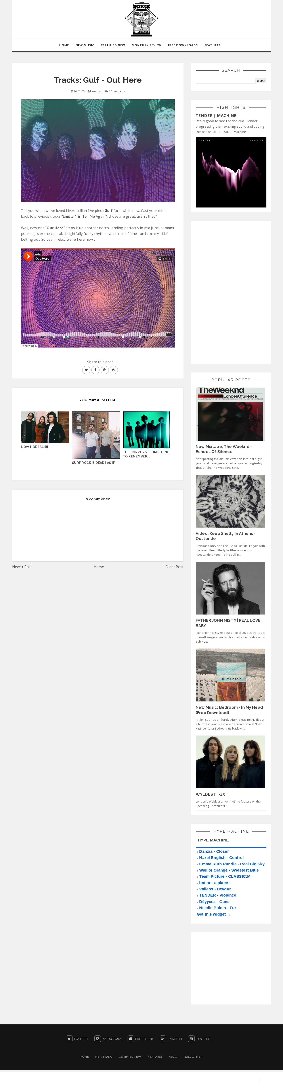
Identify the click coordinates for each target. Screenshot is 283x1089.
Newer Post (22, 566)
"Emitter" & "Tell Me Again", (84, 216)
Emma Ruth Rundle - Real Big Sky (232, 864)
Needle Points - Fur (217, 908)
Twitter (80, 1039)
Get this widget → (214, 914)
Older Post (175, 566)
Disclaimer (194, 1056)
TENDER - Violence (217, 895)
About (174, 1056)
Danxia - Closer (214, 851)
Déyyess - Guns (214, 901)
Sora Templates (204, 1081)
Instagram (111, 1039)
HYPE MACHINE (213, 840)
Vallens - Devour (215, 889)
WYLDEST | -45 (210, 794)
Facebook (143, 1039)
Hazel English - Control (221, 857)
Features (213, 45)
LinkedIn (174, 1039)
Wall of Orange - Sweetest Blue (229, 870)
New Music (103, 1056)
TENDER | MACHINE (216, 115)
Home (99, 566)
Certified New (130, 1056)
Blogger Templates (238, 1081)
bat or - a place (213, 883)
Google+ (203, 1039)
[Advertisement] (229, 291)
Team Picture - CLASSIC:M (224, 876)
